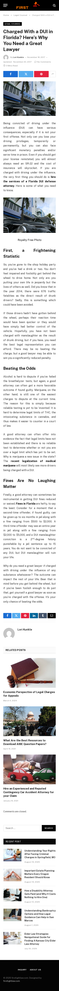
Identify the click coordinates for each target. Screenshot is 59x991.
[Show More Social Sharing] (52, 74)
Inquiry (22, 970)
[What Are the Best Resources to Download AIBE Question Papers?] (29, 721)
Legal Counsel (12, 24)
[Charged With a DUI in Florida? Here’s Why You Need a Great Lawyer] (29, 98)
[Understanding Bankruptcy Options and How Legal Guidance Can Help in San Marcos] (12, 915)
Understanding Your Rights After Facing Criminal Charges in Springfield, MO (40, 854)
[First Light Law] (29, 5)
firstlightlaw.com (11, 981)
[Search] (54, 5)
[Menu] (5, 5)
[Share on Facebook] (10, 74)
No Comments (44, 62)
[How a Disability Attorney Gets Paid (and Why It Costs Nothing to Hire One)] (12, 895)
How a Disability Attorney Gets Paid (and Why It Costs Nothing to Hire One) (40, 894)
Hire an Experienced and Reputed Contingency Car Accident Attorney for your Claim (28, 792)
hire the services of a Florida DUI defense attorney (29, 181)
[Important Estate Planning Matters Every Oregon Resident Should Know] (12, 875)
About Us (35, 970)
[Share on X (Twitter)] (26, 74)
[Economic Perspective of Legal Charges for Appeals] (29, 673)
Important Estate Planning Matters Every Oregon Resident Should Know (39, 874)
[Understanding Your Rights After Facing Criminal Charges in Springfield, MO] (12, 855)
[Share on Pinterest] (41, 74)
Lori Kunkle (18, 57)
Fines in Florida (25, 503)
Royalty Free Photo (29, 240)
